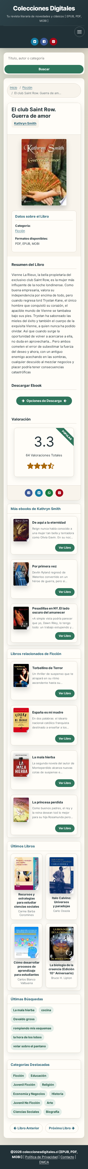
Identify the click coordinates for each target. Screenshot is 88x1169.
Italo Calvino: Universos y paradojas (61, 902)
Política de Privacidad (41, 1157)
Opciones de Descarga (44, 401)
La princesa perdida (47, 802)
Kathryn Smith (25, 123)
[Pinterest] (53, 41)
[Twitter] (34, 41)
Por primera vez (44, 566)
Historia (57, 1094)
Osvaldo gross (24, 1019)
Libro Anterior (28, 1128)
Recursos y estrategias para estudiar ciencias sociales (26, 900)
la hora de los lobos (27, 1037)
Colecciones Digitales (44, 8)
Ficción (27, 87)
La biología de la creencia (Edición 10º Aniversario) (61, 969)
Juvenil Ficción (24, 1084)
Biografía (52, 1111)
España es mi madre (47, 712)
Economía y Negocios (29, 1094)
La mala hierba (43, 757)
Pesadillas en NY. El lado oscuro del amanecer (50, 610)
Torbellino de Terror (47, 668)
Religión (48, 1084)
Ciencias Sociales (26, 1111)
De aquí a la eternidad (49, 522)
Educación (38, 1075)
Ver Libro (65, 547)
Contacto (67, 1157)
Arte (50, 1103)
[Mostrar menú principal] (79, 32)
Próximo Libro (60, 1128)
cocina (46, 1010)
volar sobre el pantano (29, 1046)
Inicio (13, 87)
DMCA (44, 1162)
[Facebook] (44, 41)
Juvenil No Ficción (26, 1103)
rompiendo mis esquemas (32, 1028)
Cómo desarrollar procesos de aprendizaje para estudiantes (27, 968)
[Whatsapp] (49, 493)
